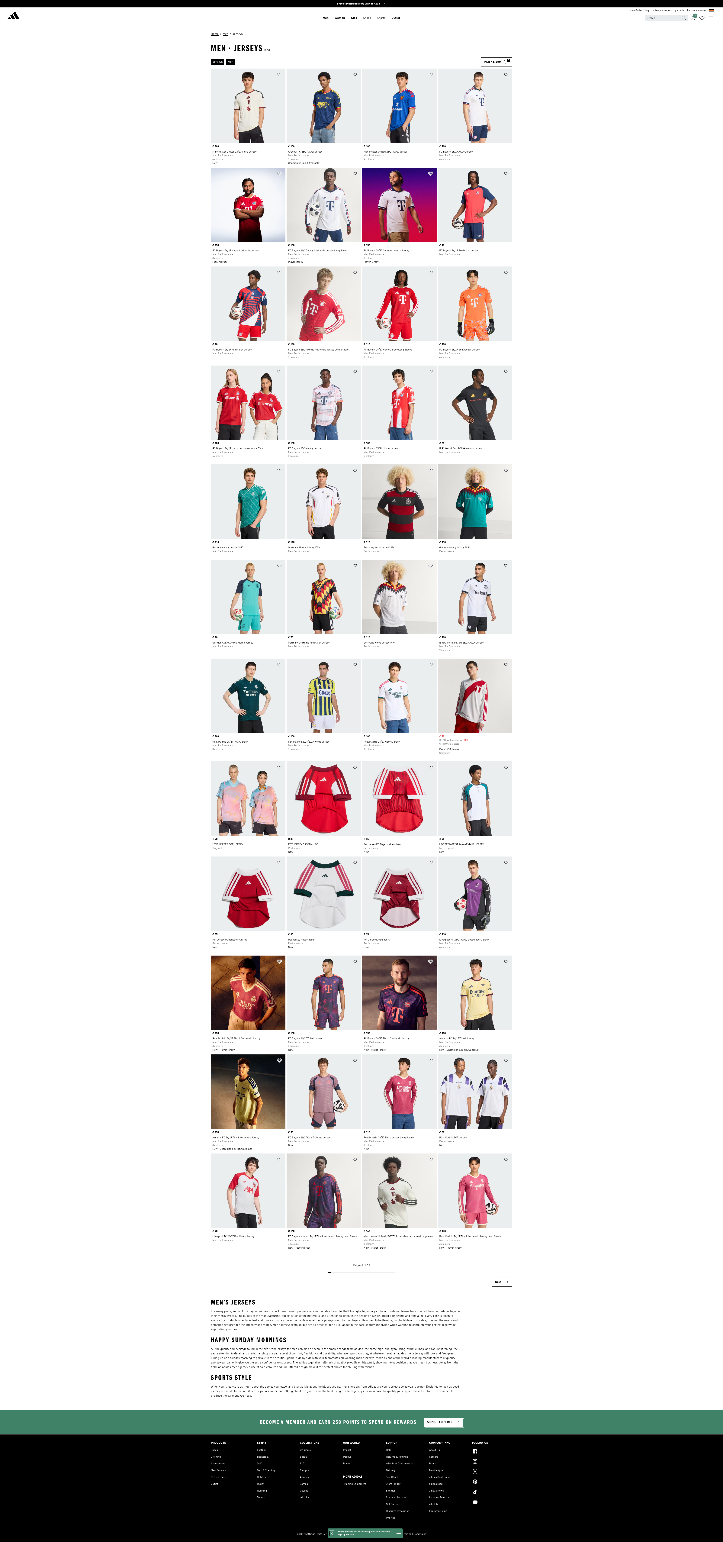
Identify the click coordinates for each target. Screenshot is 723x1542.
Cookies (338, 1534)
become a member (696, 10)
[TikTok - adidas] (492, 1492)
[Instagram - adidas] (492, 1462)
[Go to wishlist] (701, 18)
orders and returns (662, 10)
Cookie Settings (306, 1534)
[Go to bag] (710, 18)
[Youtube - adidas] (492, 1503)
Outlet (396, 18)
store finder (636, 10)
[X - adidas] (492, 1472)
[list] (346, 62)
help (647, 10)
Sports (381, 18)
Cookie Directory (354, 1534)
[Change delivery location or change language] (711, 11)
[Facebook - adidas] (492, 1452)
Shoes (367, 18)
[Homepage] (14, 16)
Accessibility (391, 1534)
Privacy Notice (374, 1534)
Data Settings (325, 1534)
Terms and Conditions (413, 1534)
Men (326, 18)
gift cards (679, 10)
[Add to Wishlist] (279, 75)
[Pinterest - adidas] (492, 1482)
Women (340, 18)
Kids (354, 18)
